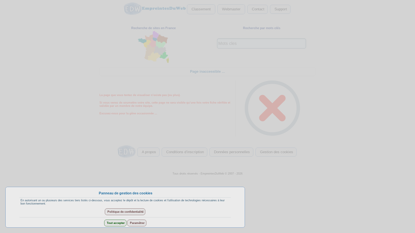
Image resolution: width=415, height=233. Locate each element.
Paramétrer (137, 223)
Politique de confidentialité (125, 211)
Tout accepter (115, 223)
